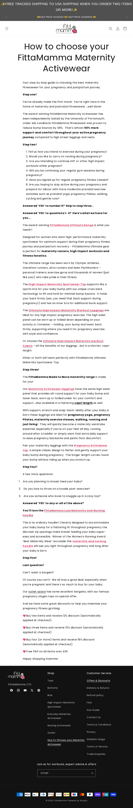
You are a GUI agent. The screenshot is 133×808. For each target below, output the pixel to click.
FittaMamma (60, 800)
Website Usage (96, 739)
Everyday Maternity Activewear (59, 716)
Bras (50, 695)
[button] (6, 28)
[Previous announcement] (6, 17)
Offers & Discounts (98, 680)
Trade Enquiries (96, 754)
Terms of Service (97, 746)
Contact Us (94, 717)
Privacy (91, 732)
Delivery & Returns (98, 688)
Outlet (51, 732)
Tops (50, 680)
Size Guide (93, 710)
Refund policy (95, 695)
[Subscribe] (92, 773)
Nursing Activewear (59, 725)
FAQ (89, 702)
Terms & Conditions (99, 724)
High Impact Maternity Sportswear (61, 704)
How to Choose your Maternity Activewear (66, 742)
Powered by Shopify (77, 800)
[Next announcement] (126, 17)
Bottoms (53, 688)
